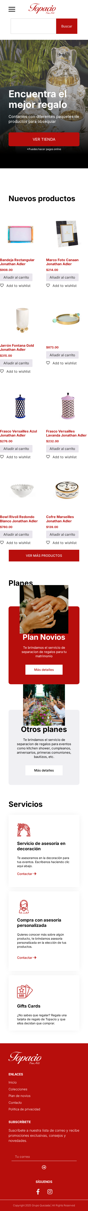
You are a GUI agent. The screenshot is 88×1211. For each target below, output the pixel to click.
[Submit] (44, 1167)
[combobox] (33, 26)
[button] (15, 285)
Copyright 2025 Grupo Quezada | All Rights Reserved (44, 1205)
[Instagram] (50, 1191)
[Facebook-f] (38, 1191)
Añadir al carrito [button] (16, 277)
